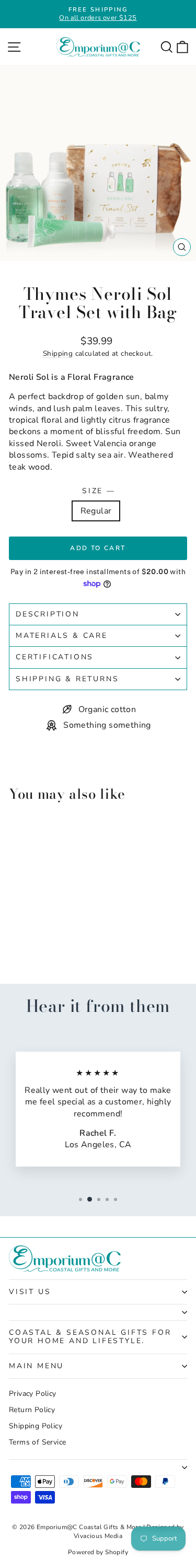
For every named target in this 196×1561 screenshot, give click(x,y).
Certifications (55, 657)
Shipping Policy (35, 1426)
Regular (96, 511)
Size (98, 491)
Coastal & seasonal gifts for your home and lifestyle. (90, 1336)
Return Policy (32, 1410)
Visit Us (30, 1292)
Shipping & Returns (67, 679)
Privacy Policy (32, 1394)
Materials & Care (62, 635)
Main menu (36, 1366)
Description (47, 614)
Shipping (58, 353)
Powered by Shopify (98, 1552)
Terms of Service (37, 1442)
